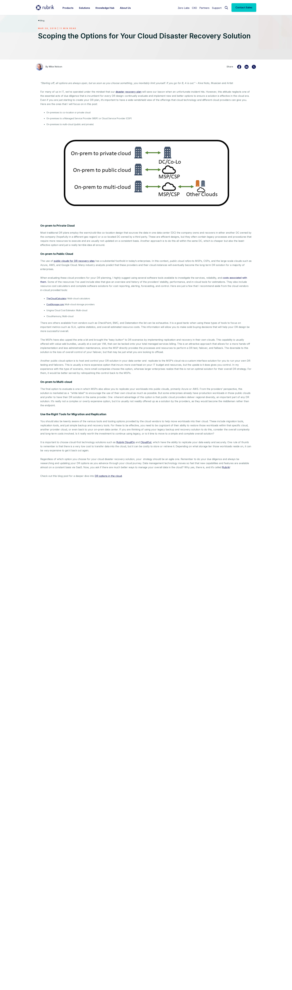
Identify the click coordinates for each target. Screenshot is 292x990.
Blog (42, 20)
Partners (204, 7)
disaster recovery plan (128, 91)
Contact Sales (243, 7)
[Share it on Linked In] (246, 66)
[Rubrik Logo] (45, 7)
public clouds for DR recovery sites (74, 260)
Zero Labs (183, 7)
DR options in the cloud (108, 475)
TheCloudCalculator (56, 298)
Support (216, 7)
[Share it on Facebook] (239, 66)
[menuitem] (68, 7)
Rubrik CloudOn (125, 442)
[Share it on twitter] (253, 66)
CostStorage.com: (55, 304)
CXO (194, 7)
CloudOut (146, 442)
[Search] (226, 7)
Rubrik (226, 467)
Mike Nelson (55, 66)
